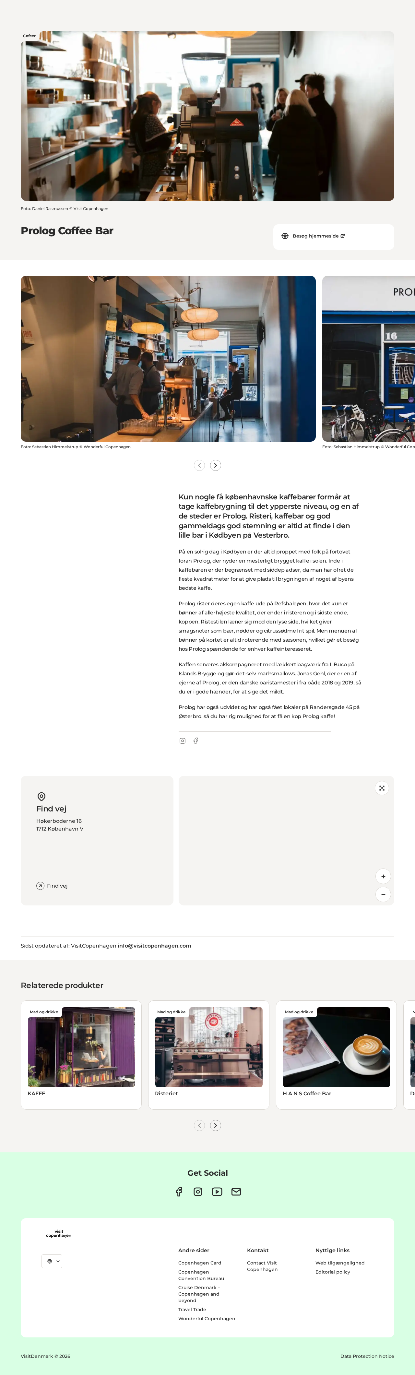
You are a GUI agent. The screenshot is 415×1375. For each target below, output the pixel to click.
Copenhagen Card (199, 1263)
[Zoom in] (383, 876)
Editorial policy (332, 1272)
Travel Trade (192, 1309)
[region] (286, 840)
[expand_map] (382, 788)
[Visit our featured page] (217, 1191)
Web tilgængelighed (340, 1263)
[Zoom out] (383, 894)
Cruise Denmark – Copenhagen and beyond (199, 1294)
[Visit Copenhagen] (59, 1234)
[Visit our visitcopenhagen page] (178, 1191)
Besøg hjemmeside (316, 236)
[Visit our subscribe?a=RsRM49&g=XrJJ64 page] (236, 1191)
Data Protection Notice (367, 1356)
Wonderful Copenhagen (206, 1319)
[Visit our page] (198, 1191)
